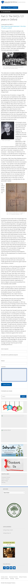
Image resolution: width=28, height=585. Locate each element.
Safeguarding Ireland (8, 530)
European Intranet (6, 477)
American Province (13, 577)
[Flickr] (14, 567)
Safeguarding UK (7, 533)
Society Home (4, 577)
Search (16, 578)
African (9, 7)
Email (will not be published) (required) (9, 354)
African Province (23, 577)
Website (3, 360)
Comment (3, 366)
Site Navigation (6, 11)
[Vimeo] (11, 567)
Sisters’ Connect (5, 479)
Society (3, 7)
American (15, 7)
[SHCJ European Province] (14, 1)
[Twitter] (7, 567)
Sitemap (3, 482)
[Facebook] (4, 567)
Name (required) (4, 349)
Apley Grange (5, 480)
